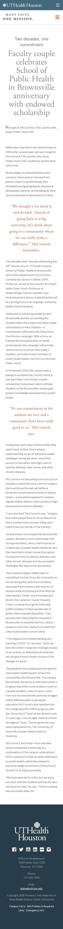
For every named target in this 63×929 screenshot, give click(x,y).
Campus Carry (17, 906)
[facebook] (14, 849)
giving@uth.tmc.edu (31, 888)
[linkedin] (35, 849)
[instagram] (49, 849)
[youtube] (28, 849)
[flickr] (42, 849)
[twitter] (21, 849)
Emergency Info (35, 910)
